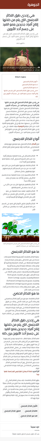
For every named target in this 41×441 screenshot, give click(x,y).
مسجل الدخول (25, 433)
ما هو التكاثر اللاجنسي (30, 84)
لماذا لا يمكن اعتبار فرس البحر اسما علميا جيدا (21, 373)
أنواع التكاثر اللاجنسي (30, 81)
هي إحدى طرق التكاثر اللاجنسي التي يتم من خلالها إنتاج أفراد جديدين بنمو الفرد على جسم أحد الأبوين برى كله (20, 93)
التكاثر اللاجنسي (30, 411)
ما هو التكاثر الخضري (30, 87)
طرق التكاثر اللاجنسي (11, 411)
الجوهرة (21, 126)
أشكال (34, 144)
